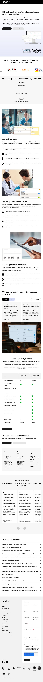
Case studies (5, 619)
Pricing (3, 617)
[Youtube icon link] (7, 662)
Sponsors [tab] (5, 299)
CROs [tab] (12, 299)
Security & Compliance (7, 632)
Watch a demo (7, 28)
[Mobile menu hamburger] (40, 2)
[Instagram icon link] (4, 662)
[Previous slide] (18, 528)
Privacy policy (5, 630)
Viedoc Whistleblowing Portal (8, 635)
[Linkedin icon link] (2, 662)
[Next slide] (24, 528)
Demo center (5, 622)
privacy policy (34, 648)
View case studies (18, 28)
